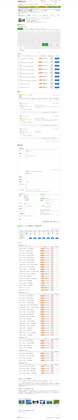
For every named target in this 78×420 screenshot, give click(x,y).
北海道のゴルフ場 (23, 8)
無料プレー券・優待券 (34, 4)
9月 (25, 28)
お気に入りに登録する (46, 221)
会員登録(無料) (55, 2)
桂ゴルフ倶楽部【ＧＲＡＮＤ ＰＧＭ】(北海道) (42, 405)
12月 (42, 28)
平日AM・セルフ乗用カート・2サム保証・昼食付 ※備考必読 (27, 73)
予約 (57, 58)
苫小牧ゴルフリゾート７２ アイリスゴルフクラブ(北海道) (49, 405)
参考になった (54, 112)
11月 (37, 28)
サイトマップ (53, 417)
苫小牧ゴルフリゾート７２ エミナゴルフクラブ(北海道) (56, 405)
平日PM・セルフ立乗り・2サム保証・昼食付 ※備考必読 (26, 62)
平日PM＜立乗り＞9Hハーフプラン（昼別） (25, 83)
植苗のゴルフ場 (28, 8)
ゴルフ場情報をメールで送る (55, 221)
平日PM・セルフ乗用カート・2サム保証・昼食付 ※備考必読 (27, 69)
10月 (31, 28)
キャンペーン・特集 (27, 4)
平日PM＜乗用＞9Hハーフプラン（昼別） (25, 87)
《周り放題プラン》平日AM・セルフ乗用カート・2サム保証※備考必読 (28, 80)
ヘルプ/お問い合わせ (57, 417)
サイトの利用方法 (48, 417)
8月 (20, 28)
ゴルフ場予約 (21, 4)
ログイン (59, 2)
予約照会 (56, 4)
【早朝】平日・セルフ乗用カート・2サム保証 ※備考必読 (27, 58)
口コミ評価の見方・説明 (56, 95)
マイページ (59, 4)
